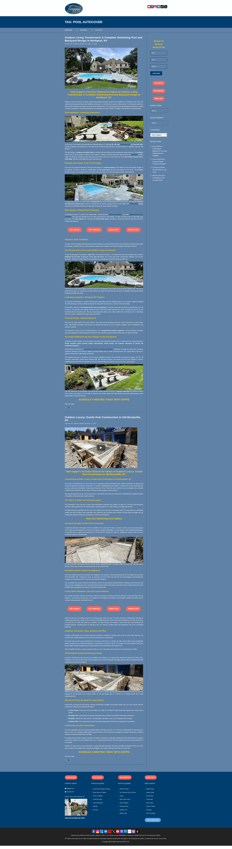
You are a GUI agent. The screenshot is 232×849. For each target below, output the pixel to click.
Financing (148, 810)
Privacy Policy (162, 838)
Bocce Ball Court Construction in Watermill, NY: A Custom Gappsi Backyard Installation (160, 151)
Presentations (150, 796)
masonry (102, 349)
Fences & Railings (98, 796)
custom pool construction (91, 349)
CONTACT (139, 12)
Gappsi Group (78, 44)
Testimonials (149, 799)
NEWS (108, 12)
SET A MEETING (94, 230)
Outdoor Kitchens (124, 789)
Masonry (95, 806)
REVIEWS (129, 12)
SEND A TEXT (114, 230)
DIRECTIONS (162, 12)
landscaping (109, 349)
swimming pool (125, 144)
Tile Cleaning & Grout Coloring (127, 792)
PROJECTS (118, 12)
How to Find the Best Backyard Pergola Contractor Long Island (159, 161)
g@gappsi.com (70, 788)
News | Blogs (149, 803)
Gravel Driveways (97, 799)
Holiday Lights (123, 813)
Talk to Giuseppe (150, 813)
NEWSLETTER (133, 230)
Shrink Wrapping (124, 803)
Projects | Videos (150, 806)
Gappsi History (150, 789)
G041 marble (134, 204)
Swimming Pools (124, 806)
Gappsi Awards (150, 792)
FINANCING (150, 12)
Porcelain (95, 810)
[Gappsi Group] (74, 8)
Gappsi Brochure (153, 820)
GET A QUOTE (74, 230)
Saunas (122, 796)
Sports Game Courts (125, 799)
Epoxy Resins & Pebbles (99, 792)
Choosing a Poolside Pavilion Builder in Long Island (159, 170)
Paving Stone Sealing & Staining (101, 789)
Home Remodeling (98, 803)
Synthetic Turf (123, 810)
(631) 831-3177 (70, 791)
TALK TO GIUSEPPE (96, 12)
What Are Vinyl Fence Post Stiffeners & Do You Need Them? (159, 178)
